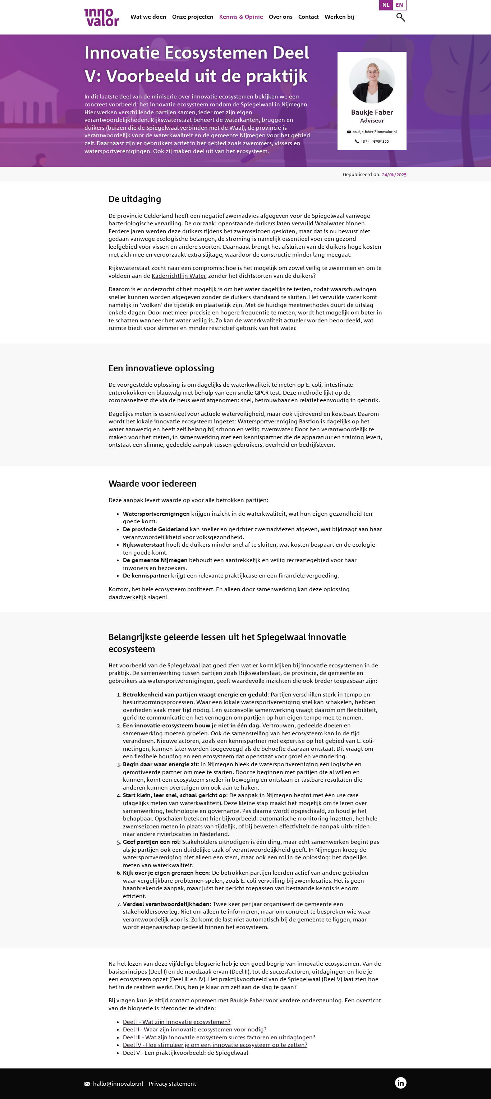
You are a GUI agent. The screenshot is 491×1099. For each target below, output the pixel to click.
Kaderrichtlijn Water (179, 275)
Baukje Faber (247, 1000)
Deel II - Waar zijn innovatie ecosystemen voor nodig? (194, 1029)
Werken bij (339, 16)
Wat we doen (148, 16)
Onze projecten (193, 16)
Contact (308, 16)
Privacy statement (172, 1083)
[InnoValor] (101, 17)
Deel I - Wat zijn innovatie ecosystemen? (176, 1021)
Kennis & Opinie (241, 16)
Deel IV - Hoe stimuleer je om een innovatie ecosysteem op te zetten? (215, 1044)
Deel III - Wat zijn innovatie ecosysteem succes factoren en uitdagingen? (219, 1037)
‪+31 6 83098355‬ (374, 140)
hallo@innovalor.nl (117, 1083)
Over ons (281, 16)
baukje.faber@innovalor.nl (374, 131)
